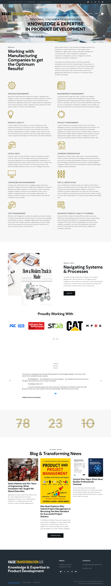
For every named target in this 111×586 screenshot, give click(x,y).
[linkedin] (95, 2)
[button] (10, 381)
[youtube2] (102, 2)
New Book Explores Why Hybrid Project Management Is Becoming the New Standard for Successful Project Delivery (55, 511)
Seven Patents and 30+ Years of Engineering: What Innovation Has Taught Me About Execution (22, 487)
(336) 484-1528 (87, 568)
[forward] (91, 2)
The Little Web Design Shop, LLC (94, 583)
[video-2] (98, 2)
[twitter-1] (88, 2)
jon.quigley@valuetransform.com (92, 564)
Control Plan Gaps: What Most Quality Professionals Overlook (88, 482)
